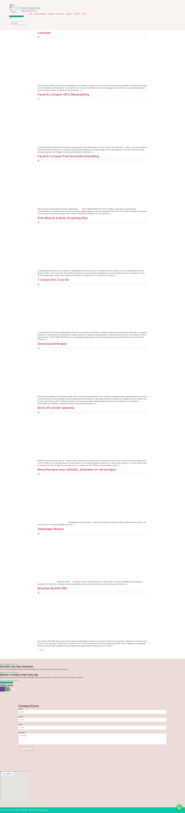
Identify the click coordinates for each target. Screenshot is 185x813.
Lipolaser (44, 33)
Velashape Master (51, 529)
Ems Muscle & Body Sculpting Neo (63, 218)
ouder (41, 650)
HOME (30, 14)
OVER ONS (60, 14)
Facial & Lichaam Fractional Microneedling (68, 156)
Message (21, 732)
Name (20, 709)
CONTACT (77, 14)
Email (20, 724)
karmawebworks (42, 810)
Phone (20, 717)
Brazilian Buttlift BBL (52, 588)
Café (84, 14)
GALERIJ (69, 14)
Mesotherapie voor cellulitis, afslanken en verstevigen (77, 469)
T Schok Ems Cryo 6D (53, 280)
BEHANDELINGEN (40, 14)
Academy (51, 14)
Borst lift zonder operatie (56, 408)
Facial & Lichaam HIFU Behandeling (63, 94)
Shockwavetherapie (52, 344)
